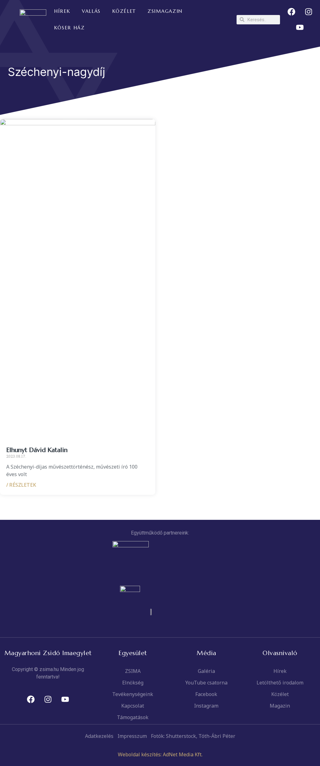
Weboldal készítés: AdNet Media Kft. (160, 754)
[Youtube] (300, 27)
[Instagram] (308, 12)
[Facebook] (291, 12)
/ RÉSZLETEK (21, 484)
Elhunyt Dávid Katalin (37, 450)
